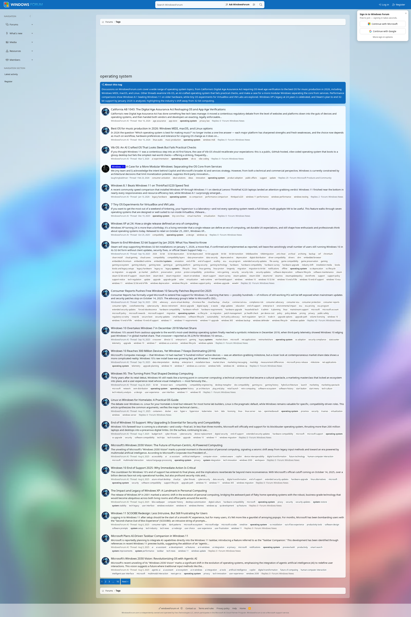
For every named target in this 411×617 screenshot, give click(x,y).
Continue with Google (384, 31)
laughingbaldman (119, 177)
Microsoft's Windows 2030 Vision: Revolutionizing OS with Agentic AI (154, 558)
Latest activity (11, 74)
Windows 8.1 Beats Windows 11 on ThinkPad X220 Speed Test (150, 185)
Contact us (191, 608)
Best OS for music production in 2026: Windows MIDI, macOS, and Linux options (162, 128)
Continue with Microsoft (385, 23)
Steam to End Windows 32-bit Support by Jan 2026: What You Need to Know (159, 242)
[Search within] (253, 4)
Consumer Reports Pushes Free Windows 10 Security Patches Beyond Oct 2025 (161, 291)
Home (243, 608)
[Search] (260, 4)
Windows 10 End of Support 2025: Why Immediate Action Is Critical (153, 468)
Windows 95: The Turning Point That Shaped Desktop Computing (152, 373)
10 (118, 581)
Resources (15, 51)
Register (8, 81)
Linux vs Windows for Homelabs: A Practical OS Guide (145, 400)
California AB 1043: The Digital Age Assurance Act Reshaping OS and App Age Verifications (168, 109)
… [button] (113, 581)
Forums (14, 24)
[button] (32, 24)
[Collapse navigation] (30, 16)
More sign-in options (383, 36)
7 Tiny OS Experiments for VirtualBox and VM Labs (142, 204)
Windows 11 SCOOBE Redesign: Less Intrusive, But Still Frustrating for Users (159, 513)
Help (234, 608)
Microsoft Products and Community (314, 177)
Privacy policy (223, 608)
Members (15, 59)
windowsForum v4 (170, 608)
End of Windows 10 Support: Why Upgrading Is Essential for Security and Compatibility (165, 422)
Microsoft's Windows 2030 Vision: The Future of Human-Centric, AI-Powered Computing (166, 445)
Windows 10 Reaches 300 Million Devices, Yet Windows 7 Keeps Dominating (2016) (163, 351)
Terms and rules (206, 608)
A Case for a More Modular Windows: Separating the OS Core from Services (167, 166)
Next (124, 581)
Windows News (237, 120)
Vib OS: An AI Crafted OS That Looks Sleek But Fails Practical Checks (153, 147)
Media (13, 42)
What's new (16, 33)
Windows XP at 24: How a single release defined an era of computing (154, 223)
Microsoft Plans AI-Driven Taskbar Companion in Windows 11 (149, 536)
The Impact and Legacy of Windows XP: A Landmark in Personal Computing (159, 490)
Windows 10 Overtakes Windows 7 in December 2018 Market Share (154, 328)
